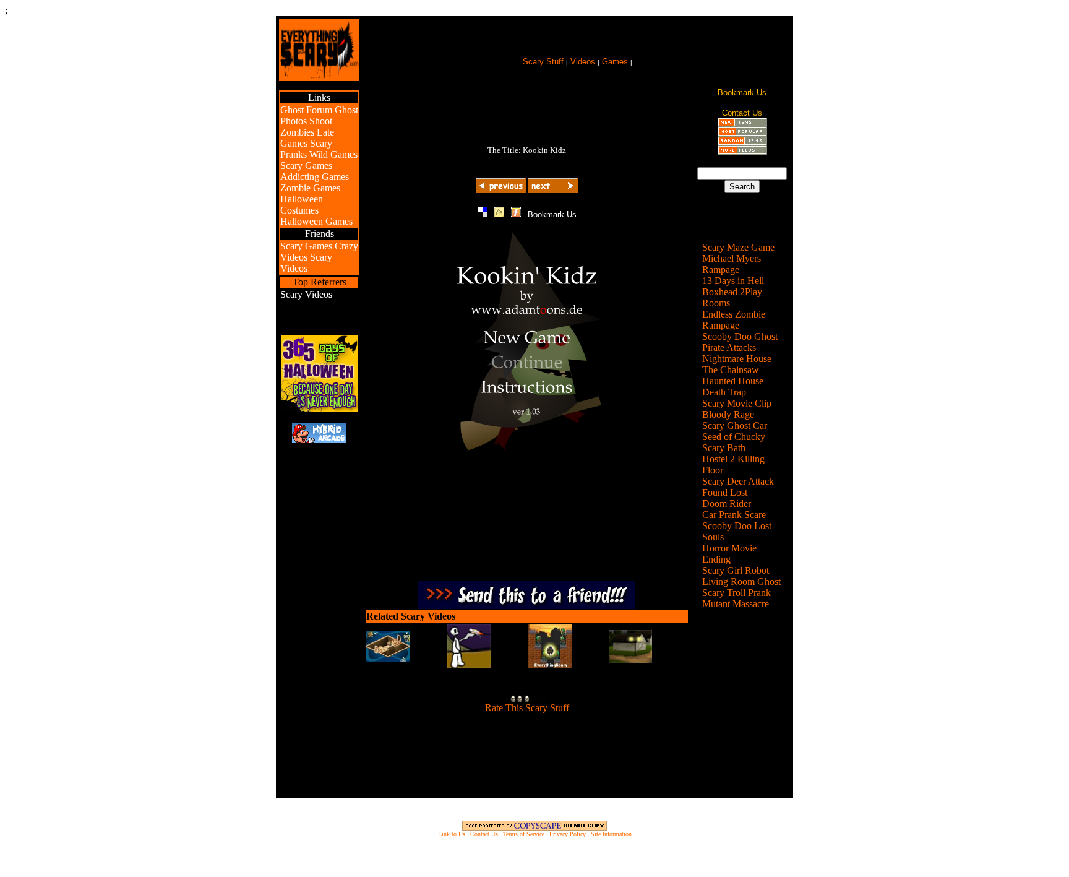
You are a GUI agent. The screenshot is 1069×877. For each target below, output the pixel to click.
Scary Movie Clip (736, 403)
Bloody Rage (728, 414)
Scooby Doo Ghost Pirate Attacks (740, 342)
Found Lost (724, 492)
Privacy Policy (567, 834)
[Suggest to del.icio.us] (482, 214)
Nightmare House (736, 358)
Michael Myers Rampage (731, 264)
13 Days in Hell (733, 280)
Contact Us (484, 834)
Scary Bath (723, 448)
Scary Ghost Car (734, 425)
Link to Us (451, 834)
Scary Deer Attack (738, 481)
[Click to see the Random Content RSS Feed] (742, 142)
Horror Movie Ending (729, 553)
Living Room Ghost (741, 581)
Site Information (611, 834)
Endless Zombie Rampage (733, 319)
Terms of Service (523, 834)
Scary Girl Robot (735, 570)
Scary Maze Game (738, 247)
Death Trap (724, 392)
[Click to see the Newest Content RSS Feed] (742, 123)
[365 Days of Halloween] (319, 409)
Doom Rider (726, 503)
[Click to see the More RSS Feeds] (742, 151)
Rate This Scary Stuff (527, 707)
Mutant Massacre (735, 603)
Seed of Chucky (733, 436)
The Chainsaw (730, 370)
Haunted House (732, 381)
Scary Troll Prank (736, 592)
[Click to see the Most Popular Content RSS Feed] (742, 132)
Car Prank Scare (734, 514)
